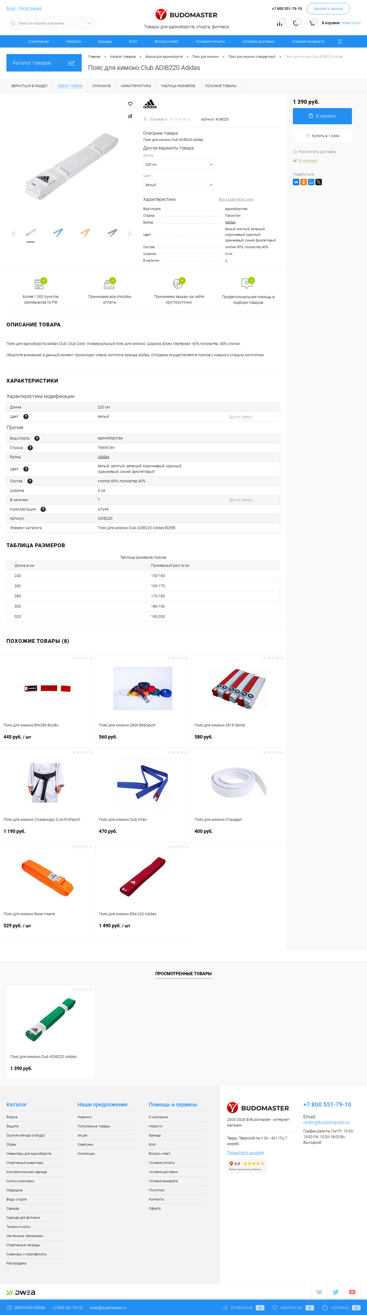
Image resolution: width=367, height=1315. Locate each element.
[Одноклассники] (303, 182)
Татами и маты (18, 1227)
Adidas (230, 222)
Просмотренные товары (183, 973)
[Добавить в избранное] (130, 104)
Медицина (14, 1190)
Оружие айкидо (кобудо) (25, 1135)
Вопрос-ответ (167, 41)
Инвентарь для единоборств (28, 1154)
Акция (82, 1135)
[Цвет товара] (25, 416)
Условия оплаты (210, 41)
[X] (318, 182)
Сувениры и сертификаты (26, 1254)
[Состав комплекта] (43, 509)
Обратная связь (29, 1308)
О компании (38, 41)
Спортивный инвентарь (24, 1163)
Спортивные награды (23, 1245)
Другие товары (241, 417)
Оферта (155, 1208)
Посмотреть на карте (245, 1152)
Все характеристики (236, 199)
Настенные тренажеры (24, 1236)
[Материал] (30, 481)
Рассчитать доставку (317, 151)
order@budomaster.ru (326, 1122)
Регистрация (30, 8)
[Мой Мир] (311, 182)
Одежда (12, 1208)
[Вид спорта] (36, 438)
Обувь (11, 1144)
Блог (133, 41)
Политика (156, 1190)
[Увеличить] (72, 167)
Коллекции (86, 1154)
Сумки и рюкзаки (20, 1181)
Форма (11, 1117)
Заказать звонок (328, 8)
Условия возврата (308, 41)
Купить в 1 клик (325, 136)
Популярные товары (94, 1126)
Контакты (156, 1199)
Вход (10, 8)
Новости (73, 41)
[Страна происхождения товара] (30, 447)
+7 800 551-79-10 (67, 1308)
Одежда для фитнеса (23, 1218)
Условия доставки (258, 41)
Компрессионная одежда (26, 1172)
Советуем (85, 1144)
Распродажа (16, 1263)
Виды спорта (16, 1199)
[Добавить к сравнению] (130, 116)
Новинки (84, 1117)
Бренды (105, 41)
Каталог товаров (32, 63)
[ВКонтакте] (296, 182)
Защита (12, 1126)
